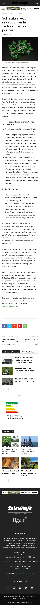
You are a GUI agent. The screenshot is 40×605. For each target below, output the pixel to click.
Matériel (11, 14)
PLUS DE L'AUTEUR (28, 352)
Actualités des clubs (27, 468)
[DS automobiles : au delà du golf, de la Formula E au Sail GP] (29, 441)
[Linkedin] (20, 588)
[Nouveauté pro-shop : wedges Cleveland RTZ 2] (7, 381)
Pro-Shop (19, 14)
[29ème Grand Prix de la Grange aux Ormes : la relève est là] (29, 463)
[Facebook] (8, 588)
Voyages (5, 468)
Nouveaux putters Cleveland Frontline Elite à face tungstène (10, 342)
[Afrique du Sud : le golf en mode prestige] (10, 463)
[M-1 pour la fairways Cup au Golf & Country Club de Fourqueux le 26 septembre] (10, 441)
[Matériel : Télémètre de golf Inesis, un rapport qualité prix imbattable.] (7, 360)
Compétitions (7, 446)
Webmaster (23, 598)
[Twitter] (26, 588)
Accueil (4, 14)
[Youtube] (32, 588)
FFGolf (15, 598)
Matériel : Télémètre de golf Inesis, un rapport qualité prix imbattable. (24, 360)
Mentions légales (28, 596)
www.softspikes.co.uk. (10, 307)
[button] (37, 3)
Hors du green (26, 446)
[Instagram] (14, 588)
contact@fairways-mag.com (26, 573)
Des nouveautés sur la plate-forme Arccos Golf (30, 342)
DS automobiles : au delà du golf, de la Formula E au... (28, 451)
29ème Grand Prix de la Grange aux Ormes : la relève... (29, 473)
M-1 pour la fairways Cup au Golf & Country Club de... (10, 451)
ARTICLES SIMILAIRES (11, 352)
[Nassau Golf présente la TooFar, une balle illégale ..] (7, 371)
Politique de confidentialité (12, 596)
